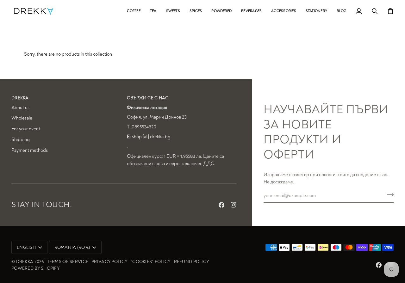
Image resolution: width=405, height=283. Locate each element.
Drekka (25, 261)
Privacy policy (109, 261)
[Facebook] (221, 205)
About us (20, 108)
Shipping (20, 140)
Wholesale (21, 118)
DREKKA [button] (20, 98)
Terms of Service (67, 261)
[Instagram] (233, 205)
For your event (25, 129)
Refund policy (191, 261)
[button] (133, 11)
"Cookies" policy (151, 261)
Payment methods (29, 150)
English (26, 247)
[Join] (388, 195)
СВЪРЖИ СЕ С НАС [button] (147, 98)
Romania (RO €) (72, 247)
